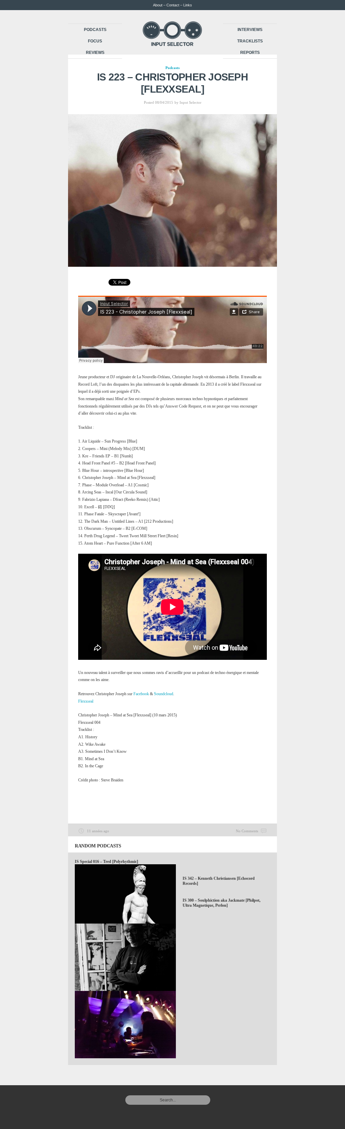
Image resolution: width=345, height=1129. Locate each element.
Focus (95, 41)
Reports (250, 52)
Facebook (141, 693)
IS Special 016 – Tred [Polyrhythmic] (106, 861)
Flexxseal (85, 701)
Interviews (250, 29)
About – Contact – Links (172, 5)
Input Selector (190, 102)
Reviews (95, 52)
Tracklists (250, 41)
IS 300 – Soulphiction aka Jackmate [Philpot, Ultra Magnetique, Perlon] (221, 903)
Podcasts (95, 29)
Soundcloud (163, 693)
